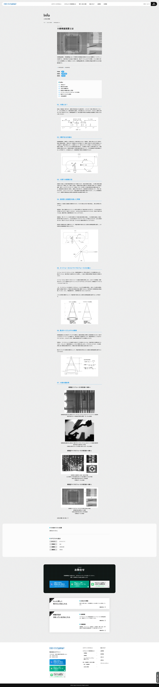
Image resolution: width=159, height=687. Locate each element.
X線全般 (63, 75)
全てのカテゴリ (62, 541)
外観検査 (85, 653)
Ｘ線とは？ (63, 84)
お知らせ (144, 3)
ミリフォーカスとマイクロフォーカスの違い (70, 92)
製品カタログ (91, 4)
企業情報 (99, 4)
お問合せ (154, 4)
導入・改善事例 (87, 664)
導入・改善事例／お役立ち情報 (88, 662)
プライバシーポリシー (104, 663)
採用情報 (105, 4)
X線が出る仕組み (64, 86)
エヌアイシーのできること (56, 4)
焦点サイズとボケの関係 (66, 94)
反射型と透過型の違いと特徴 (67, 90)
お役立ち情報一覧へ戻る (62, 518)
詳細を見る (102, 607)
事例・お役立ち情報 (82, 4)
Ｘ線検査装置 (60, 67)
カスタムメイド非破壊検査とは (70, 4)
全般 (63, 71)
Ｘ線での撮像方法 (64, 88)
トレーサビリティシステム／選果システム (89, 658)
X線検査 (85, 655)
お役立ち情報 (86, 666)
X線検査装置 (64, 73)
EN (149, 3)
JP (147, 3)
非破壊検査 (67, 67)
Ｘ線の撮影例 (63, 96)
